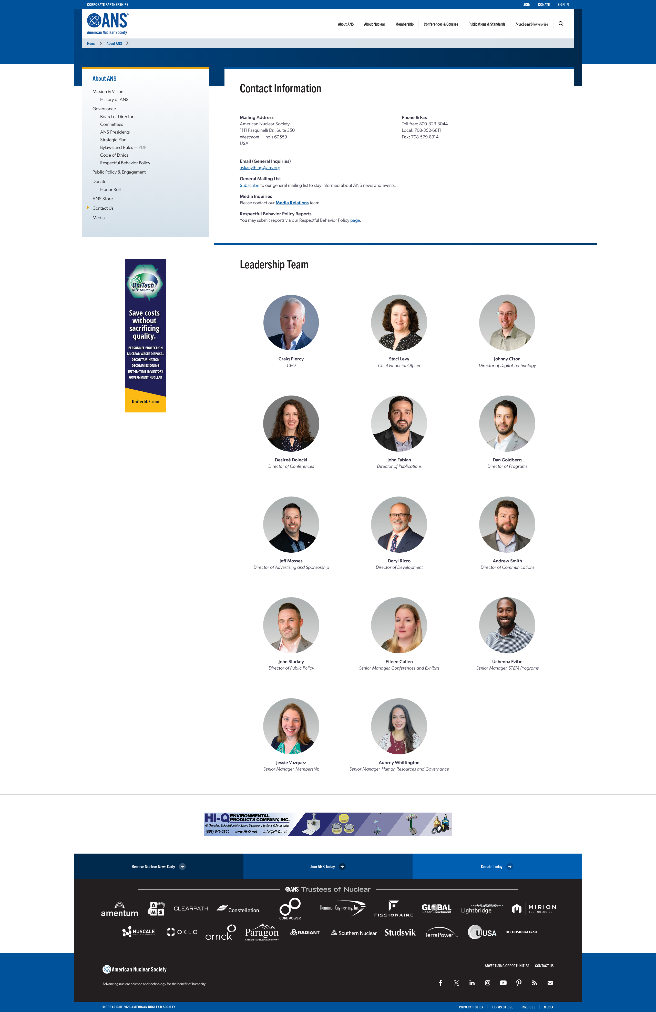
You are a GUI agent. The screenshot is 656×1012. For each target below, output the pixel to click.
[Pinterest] (519, 982)
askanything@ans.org (260, 167)
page (355, 220)
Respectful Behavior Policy (125, 162)
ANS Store (103, 198)
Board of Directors (117, 116)
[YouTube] (503, 982)
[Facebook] (440, 982)
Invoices (529, 1007)
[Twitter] (456, 982)
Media (99, 217)
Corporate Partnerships (107, 4)
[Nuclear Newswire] (534, 982)
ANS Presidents (115, 132)
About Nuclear (374, 23)
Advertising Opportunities (507, 965)
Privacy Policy (471, 1007)
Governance (104, 108)
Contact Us (103, 208)
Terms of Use (502, 1007)
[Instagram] (487, 982)
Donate (544, 4)
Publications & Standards (486, 23)
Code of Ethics (114, 155)
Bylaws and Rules (116, 147)
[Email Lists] (550, 982)
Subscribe (249, 185)
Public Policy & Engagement (119, 172)
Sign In (563, 4)
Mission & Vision (108, 91)
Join (527, 4)
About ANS (346, 23)
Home (91, 43)
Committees (111, 124)
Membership (404, 23)
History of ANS (114, 99)
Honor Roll (110, 189)
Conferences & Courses (441, 23)
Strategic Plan (113, 139)
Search (561, 23)
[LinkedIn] (472, 982)
